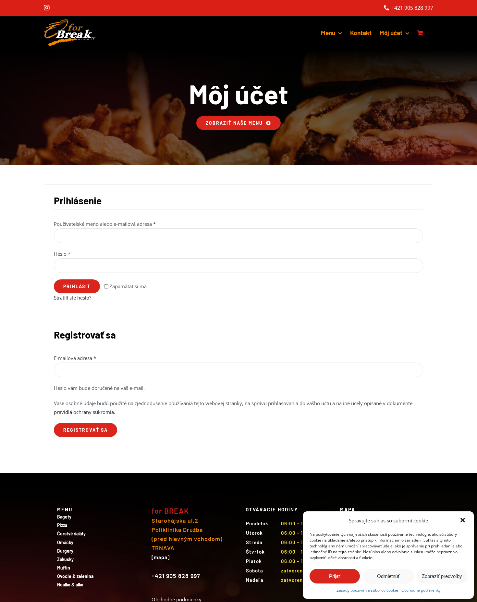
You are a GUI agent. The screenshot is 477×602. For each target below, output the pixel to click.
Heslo (62, 253)
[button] (463, 521)
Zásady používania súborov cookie (367, 590)
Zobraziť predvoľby (442, 576)
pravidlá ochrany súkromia (84, 412)
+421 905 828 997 (411, 7)
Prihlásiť (77, 286)
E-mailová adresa (75, 358)
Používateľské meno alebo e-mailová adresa (105, 224)
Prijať (334, 576)
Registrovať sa (85, 430)
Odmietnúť (388, 576)
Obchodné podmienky (421, 590)
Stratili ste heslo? (72, 297)
